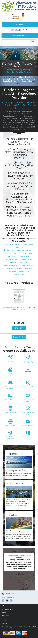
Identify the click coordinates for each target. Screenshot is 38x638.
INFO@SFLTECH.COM (8, 597)
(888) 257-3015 (10, 593)
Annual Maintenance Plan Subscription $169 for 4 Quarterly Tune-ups (19, 308)
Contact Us (4, 620)
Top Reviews (5, 615)
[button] (3, 66)
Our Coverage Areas (7, 609)
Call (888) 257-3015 (20, 30)
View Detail (19, 328)
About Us (4, 618)
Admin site (4, 623)
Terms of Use (9, 628)
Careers (4, 612)
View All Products (19, 337)
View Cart (20, 24)
